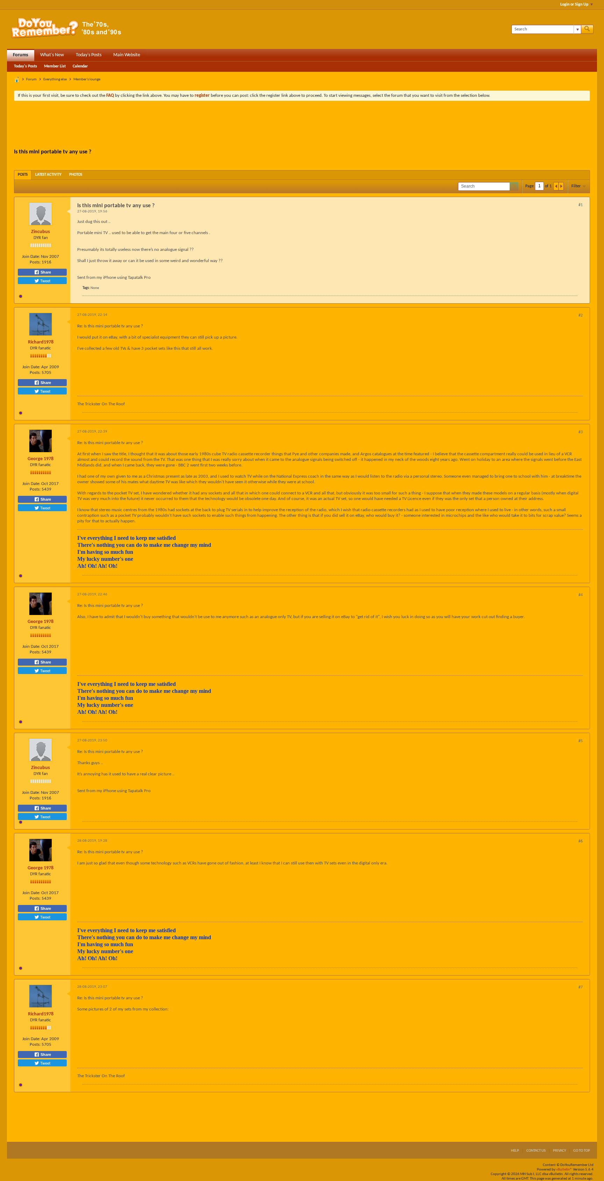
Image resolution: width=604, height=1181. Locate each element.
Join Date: (31, 256)
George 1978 (40, 459)
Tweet (44, 280)
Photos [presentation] (75, 175)
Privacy (559, 1151)
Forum (31, 79)
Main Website (126, 55)
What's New (52, 55)
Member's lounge (86, 79)
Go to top (581, 1151)
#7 (580, 987)
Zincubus (40, 231)
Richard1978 (40, 342)
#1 (580, 205)
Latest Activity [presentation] (48, 175)
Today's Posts (88, 55)
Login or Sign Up (574, 4)
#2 (580, 315)
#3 (580, 432)
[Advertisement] (302, 125)
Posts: (35, 262)
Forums (20, 55)
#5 (580, 741)
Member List (55, 66)
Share (45, 272)
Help (515, 1151)
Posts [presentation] (23, 175)
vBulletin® (564, 1170)
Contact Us (536, 1151)
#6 (580, 841)
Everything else (55, 79)
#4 (580, 595)
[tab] (22, 175)
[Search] (587, 29)
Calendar (80, 66)
